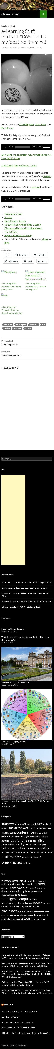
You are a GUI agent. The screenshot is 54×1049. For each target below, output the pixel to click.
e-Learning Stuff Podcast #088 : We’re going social (11, 286)
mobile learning (16, 906)
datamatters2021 (41, 833)
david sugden (21, 325)
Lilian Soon (40, 124)
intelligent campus (15, 899)
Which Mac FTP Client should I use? (18, 1027)
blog (6, 242)
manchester (47, 903)
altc (37, 881)
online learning (7, 915)
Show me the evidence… (13, 629)
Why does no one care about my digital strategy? (26, 958)
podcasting (7, 852)
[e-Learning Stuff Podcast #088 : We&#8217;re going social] (12, 276)
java (43, 325)
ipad (13, 840)
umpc (18, 919)
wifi (22, 919)
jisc (41, 840)
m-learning (8, 848)
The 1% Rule (10, 231)
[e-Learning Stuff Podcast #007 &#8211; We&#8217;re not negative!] (36, 276)
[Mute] (40, 147)
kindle (12, 844)
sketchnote (44, 915)
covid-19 (32, 888)
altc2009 (37, 824)
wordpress (40, 919)
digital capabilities (36, 892)
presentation (19, 852)
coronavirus (18, 888)
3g (25, 880)
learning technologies (35, 844)
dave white (8, 891)
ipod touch (33, 840)
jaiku (35, 899)
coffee (13, 832)
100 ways (8, 824)
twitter (15, 857)
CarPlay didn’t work (11, 1017)
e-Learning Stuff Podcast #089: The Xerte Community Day (12, 310)
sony (50, 852)
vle (30, 857)
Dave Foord (8, 127)
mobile (20, 848)
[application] (27, 147)
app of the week (19, 827)
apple (5, 827)
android (42, 881)
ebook (18, 894)
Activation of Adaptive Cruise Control (19, 1011)
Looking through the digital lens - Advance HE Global (26, 955)
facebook (15, 836)
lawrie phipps (9, 903)
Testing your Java (13, 213)
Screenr (47, 176)
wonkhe (29, 918)
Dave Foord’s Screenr (15, 221)
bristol (41, 883)
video (45, 239)
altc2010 (47, 824)
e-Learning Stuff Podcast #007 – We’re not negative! (36, 286)
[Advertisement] (14, 520)
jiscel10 (5, 26)
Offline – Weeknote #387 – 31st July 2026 (21, 606)
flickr (23, 836)
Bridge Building (26, 985)
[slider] (47, 147)
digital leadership (8, 895)
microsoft (5, 907)
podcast (11, 26)
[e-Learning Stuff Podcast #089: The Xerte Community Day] (12, 299)
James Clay (22, 47)
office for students (42, 912)
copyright (6, 888)
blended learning (31, 884)
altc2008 (30, 824)
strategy (6, 918)
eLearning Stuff (11, 14)
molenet (9, 910)
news (30, 848)
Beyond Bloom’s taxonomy (18, 235)
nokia (36, 848)
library (21, 903)
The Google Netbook (11, 354)
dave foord (8, 325)
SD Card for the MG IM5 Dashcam (17, 1022)
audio (45, 828)
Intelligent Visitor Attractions (15, 682)
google (5, 840)
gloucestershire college (37, 836)
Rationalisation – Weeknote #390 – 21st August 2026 (26, 582)
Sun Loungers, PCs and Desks (38, 993)
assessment (36, 828)
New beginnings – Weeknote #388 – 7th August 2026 (26, 601)
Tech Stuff (9, 1004)
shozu (36, 915)
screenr (28, 328)
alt (16, 824)
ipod (31, 899)
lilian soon (17, 328)
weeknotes (12, 862)
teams (12, 919)
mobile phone (31, 906)
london (37, 903)
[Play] (5, 147)
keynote (6, 844)
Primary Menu (50, 14)
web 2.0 (37, 857)
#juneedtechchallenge (12, 881)
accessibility (31, 881)
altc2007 (22, 824)
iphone (22, 840)
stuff (6, 856)
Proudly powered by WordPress (14, 1045)
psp (28, 852)
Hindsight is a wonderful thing (33, 966)
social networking (39, 852)
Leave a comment (35, 47)
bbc (23, 884)
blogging (5, 832)
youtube (26, 863)
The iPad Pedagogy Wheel (14, 741)
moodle (21, 911)
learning (20, 844)
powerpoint (18, 915)
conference (25, 832)
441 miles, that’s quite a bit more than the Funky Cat (26, 1033)
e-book (6, 836)
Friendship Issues (10, 343)
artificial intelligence (11, 884)
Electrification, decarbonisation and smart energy (24, 588)
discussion (34, 325)
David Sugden (27, 124)
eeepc (24, 895)
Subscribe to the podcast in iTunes (19, 165)
